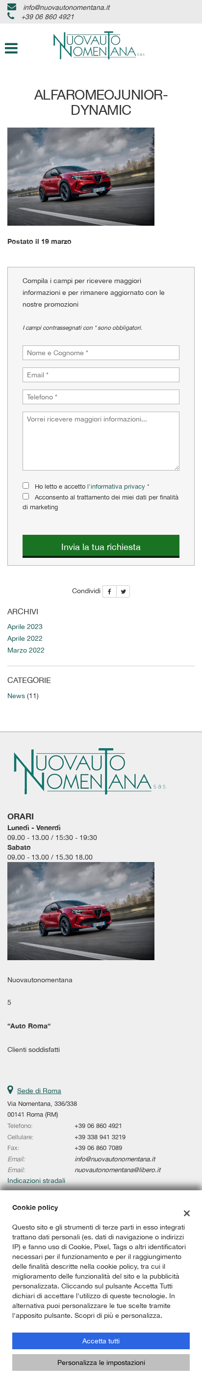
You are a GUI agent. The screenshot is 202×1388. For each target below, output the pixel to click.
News (16, 696)
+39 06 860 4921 (47, 17)
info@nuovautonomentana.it (66, 7)
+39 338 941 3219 (100, 1137)
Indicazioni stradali (36, 1180)
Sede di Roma (39, 1091)
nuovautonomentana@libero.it (117, 1170)
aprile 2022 (25, 638)
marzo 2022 (26, 650)
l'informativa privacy (116, 486)
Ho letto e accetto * (92, 486)
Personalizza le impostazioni (101, 1362)
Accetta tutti (101, 1341)
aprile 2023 (25, 626)
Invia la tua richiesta (101, 547)
